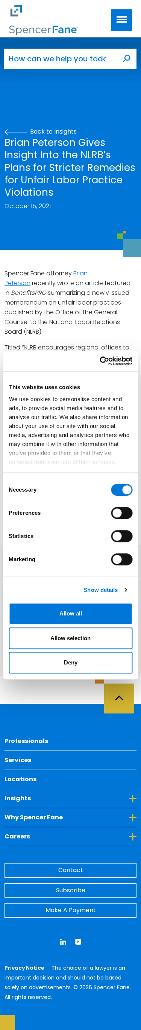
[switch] (121, 513)
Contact (70, 870)
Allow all (70, 613)
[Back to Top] (122, 694)
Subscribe (70, 890)
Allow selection (70, 638)
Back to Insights (53, 131)
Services (18, 760)
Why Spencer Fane (68, 817)
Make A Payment (70, 910)
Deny (70, 662)
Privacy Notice (25, 968)
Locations (20, 779)
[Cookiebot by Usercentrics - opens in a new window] (100, 361)
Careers (52, 836)
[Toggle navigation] (121, 20)
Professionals (26, 741)
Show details (100, 590)
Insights (52, 798)
